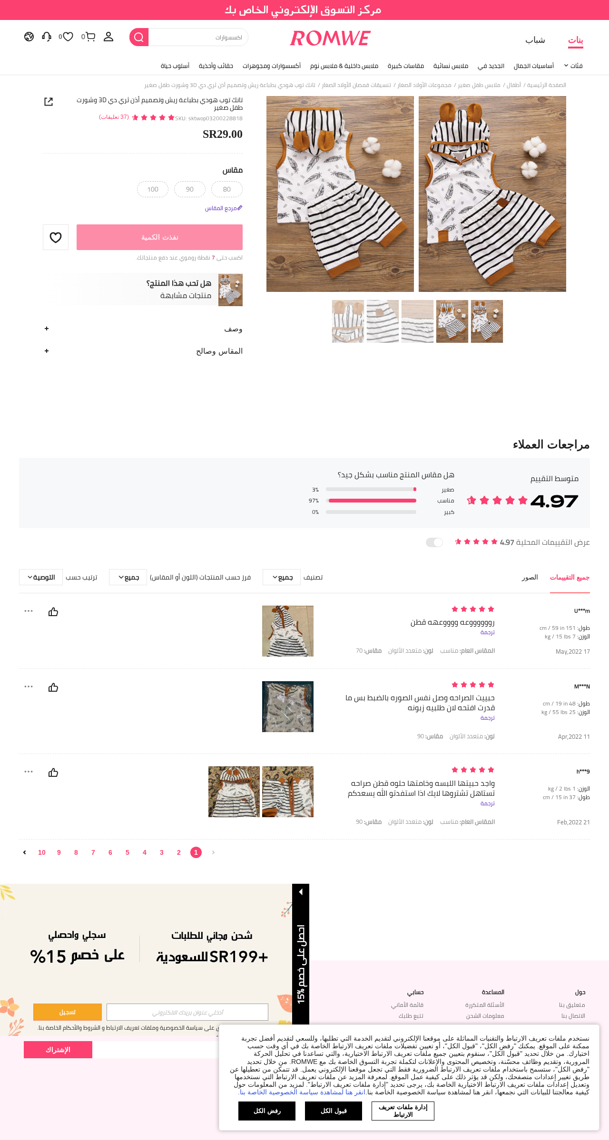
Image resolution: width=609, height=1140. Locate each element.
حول (580, 992)
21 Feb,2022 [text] (573, 822)
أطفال (514, 85)
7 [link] (93, 852)
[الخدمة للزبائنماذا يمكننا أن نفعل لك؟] (46, 36)
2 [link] (179, 852)
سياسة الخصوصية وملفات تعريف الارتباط (154, 1027)
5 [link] (127, 852)
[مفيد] (53, 612)
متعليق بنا (572, 1004)
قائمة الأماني (407, 1004)
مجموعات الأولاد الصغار (424, 85)
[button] (56, 237)
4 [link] (145, 852)
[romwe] (330, 36)
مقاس (233, 169)
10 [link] (42, 852)
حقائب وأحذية (216, 65)
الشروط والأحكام (81, 1027)
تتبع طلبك (411, 1015)
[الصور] (416, 195)
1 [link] (196, 852)
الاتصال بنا (573, 1015)
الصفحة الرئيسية (546, 85)
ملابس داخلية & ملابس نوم (344, 65)
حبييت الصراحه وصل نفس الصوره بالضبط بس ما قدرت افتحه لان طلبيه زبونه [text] (420, 703)
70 (369, 650)
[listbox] (108, 36)
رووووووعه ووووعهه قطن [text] (453, 622)
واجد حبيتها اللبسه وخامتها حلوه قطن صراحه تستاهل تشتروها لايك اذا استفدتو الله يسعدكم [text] (421, 788)
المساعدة (493, 992)
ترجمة (488, 632)
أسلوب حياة (175, 65)
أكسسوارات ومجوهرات (272, 65)
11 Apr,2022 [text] (574, 736)
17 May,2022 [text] (573, 651)
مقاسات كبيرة (406, 65)
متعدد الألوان (410, 650)
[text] (414, 609)
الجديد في (491, 65)
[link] (304, 11)
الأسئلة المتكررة (484, 1004)
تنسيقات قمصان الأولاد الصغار (356, 85)
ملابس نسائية (450, 65)
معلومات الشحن (485, 1015)
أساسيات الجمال (534, 65)
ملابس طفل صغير (479, 85)
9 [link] (59, 852)
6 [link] (110, 852)
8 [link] (76, 852)
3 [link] (162, 852)
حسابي (415, 992)
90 (430, 736)
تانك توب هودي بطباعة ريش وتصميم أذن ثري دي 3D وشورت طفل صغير (160, 103)
